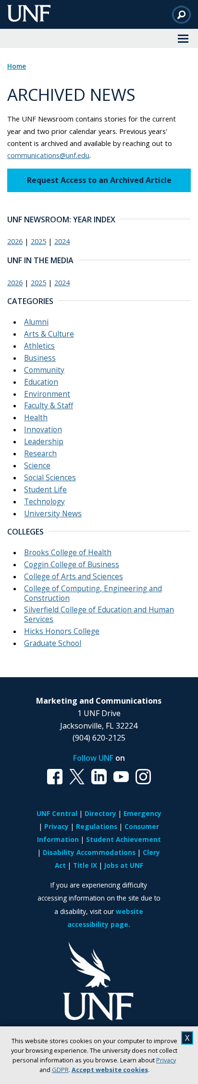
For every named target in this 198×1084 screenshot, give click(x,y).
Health (36, 418)
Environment (47, 394)
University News (53, 514)
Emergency (142, 813)
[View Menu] (183, 38)
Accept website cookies (110, 1069)
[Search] (181, 14)
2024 (62, 241)
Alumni (36, 322)
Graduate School (52, 643)
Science (37, 466)
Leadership (43, 442)
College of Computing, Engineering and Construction (93, 593)
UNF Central (57, 813)
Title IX (85, 865)
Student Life (45, 490)
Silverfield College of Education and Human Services (99, 614)
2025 (38, 241)
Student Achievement (123, 839)
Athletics (39, 346)
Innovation (43, 430)
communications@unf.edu (48, 155)
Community (44, 370)
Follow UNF (93, 758)
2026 (15, 241)
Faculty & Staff (48, 406)
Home (16, 66)
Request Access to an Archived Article (99, 180)
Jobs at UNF (123, 865)
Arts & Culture (49, 334)
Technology (44, 502)
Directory (100, 813)
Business (40, 358)
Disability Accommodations (89, 852)
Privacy (166, 1060)
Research (40, 454)
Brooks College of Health (67, 553)
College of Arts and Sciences (73, 577)
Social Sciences (50, 478)
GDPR (60, 1069)
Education (41, 382)
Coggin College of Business (71, 565)
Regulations (96, 826)
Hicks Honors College (61, 631)
